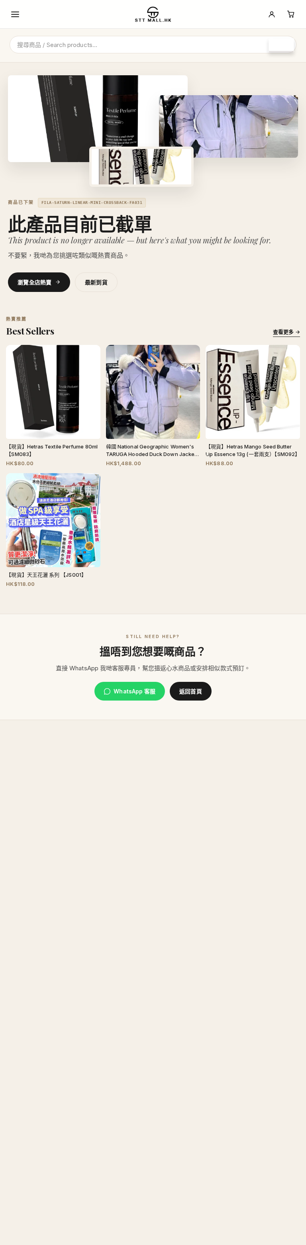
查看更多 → (286, 332)
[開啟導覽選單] (15, 14)
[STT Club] (271, 14)
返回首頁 (190, 691)
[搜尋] (281, 45)
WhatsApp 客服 (134, 691)
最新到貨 (96, 282)
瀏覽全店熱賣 (35, 282)
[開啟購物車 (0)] (291, 14)
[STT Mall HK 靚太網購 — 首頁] (153, 14)
